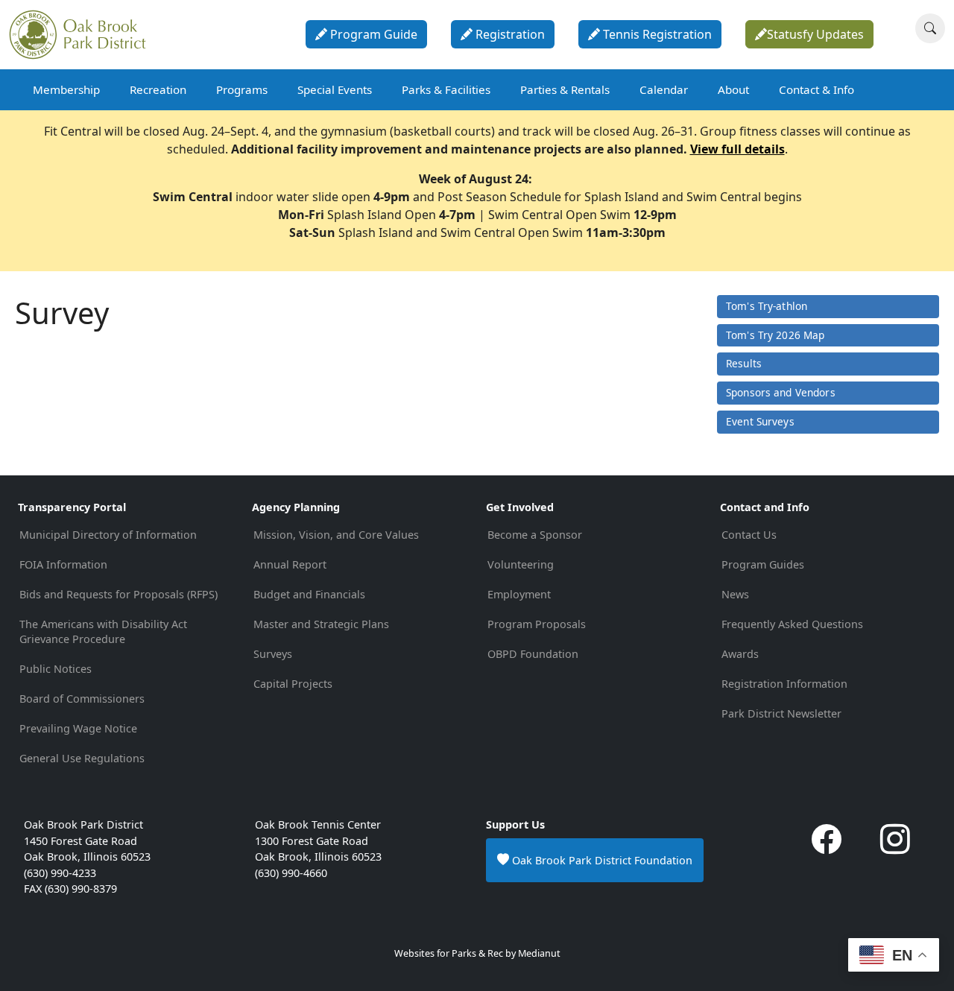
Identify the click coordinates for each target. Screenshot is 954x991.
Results (744, 363)
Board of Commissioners (82, 698)
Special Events (334, 89)
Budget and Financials (309, 594)
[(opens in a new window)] (826, 846)
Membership (66, 89)
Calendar (663, 89)
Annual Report (289, 564)
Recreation (158, 89)
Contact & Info (816, 89)
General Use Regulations (82, 758)
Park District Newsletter (781, 713)
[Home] (84, 35)
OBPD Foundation (532, 654)
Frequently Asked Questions (792, 624)
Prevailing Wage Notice (78, 728)
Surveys (272, 654)
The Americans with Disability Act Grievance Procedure (103, 631)
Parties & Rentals (565, 89)
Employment (519, 594)
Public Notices (55, 669)
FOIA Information (63, 564)
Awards (740, 654)
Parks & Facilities (446, 89)
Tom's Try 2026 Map (775, 335)
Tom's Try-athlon (766, 306)
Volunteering (520, 564)
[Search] (930, 28)
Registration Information (784, 684)
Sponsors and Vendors (780, 392)
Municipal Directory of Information (108, 535)
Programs (242, 89)
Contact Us (749, 535)
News (735, 594)
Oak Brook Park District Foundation (600, 860)
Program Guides (762, 564)
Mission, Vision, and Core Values (336, 535)
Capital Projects (292, 684)
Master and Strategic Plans (321, 624)
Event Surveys (760, 421)
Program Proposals (536, 624)
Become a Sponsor (534, 535)
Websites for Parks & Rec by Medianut (477, 953)
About (733, 89)
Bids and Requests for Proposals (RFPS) (118, 594)
